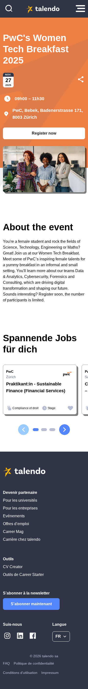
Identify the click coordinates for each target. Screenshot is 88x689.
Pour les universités (20, 500)
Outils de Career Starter (23, 574)
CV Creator (12, 567)
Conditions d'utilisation (20, 673)
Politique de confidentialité (34, 663)
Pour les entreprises (20, 508)
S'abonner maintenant (31, 604)
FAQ (6, 663)
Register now (44, 133)
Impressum (50, 673)
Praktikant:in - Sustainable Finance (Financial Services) (35, 387)
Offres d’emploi (16, 524)
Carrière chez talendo (21, 539)
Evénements (14, 516)
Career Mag (13, 532)
